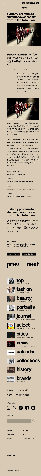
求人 (24, 435)
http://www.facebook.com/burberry (21, 182)
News (25, 7)
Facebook (27, 408)
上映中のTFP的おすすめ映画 (17, 390)
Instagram (8, 408)
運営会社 (9, 431)
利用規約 (9, 439)
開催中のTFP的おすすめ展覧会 (18, 395)
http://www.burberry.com (18, 174)
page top (11, 454)
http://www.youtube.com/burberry (21, 196)
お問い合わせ (10, 435)
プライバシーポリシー (28, 439)
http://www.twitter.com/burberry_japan (22, 189)
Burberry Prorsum (13, 254)
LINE (33, 408)
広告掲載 (25, 431)
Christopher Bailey (29, 254)
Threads (21, 408)
